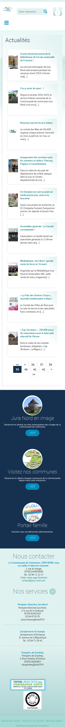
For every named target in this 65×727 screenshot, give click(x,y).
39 (17, 369)
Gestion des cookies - (11, 721)
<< (17, 364)
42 (43, 369)
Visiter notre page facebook (33, 577)
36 (32, 364)
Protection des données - (34, 721)
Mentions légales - (54, 721)
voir (32, 432)
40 (26, 369)
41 (34, 369)
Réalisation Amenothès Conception (32, 726)
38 (50, 364)
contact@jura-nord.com (34, 580)
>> (33, 374)
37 (41, 364)
